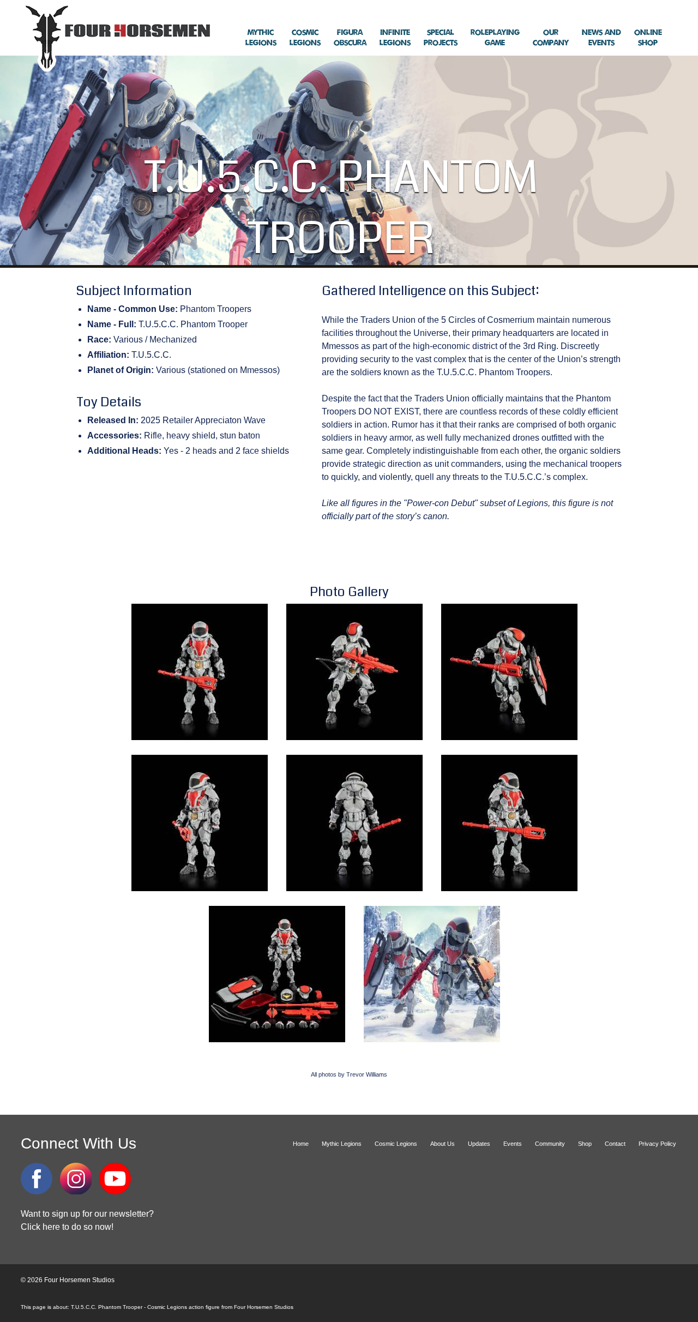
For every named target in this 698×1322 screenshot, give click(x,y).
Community (550, 1143)
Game (495, 38)
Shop (648, 38)
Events (601, 38)
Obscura (350, 38)
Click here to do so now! (67, 1226)
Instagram (76, 1178)
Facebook (36, 1178)
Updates (479, 1143)
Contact (615, 1143)
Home (301, 1143)
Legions (260, 38)
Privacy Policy (657, 1143)
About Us (442, 1143)
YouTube (115, 1178)
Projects (441, 38)
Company (551, 38)
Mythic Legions (342, 1143)
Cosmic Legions (396, 1143)
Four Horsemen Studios (116, 37)
